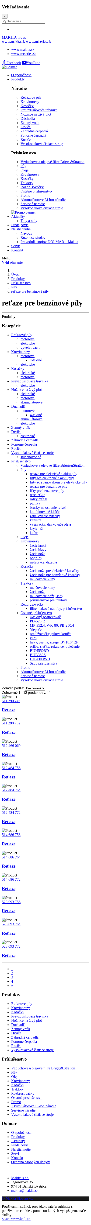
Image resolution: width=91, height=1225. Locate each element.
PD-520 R (37, 621)
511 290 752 (11, 723)
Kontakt (17, 250)
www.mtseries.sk (38, 42)
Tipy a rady (29, 221)
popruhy (36, 558)
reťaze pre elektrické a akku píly (53, 474)
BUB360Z (38, 655)
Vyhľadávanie (12, 262)
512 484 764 (11, 790)
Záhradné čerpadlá (24, 440)
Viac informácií (13, 1219)
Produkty (18, 79)
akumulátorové (31, 402)
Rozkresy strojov (33, 238)
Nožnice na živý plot (26, 390)
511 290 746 (11, 701)
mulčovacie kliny (42, 579)
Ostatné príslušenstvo (36, 613)
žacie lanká (38, 545)
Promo (25, 667)
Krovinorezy (20, 352)
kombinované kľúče (45, 512)
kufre (34, 533)
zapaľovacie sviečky (45, 516)
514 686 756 (11, 835)
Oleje (24, 537)
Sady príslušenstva (43, 663)
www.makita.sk (13, 42)
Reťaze (8, 709)
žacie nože (37, 554)
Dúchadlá (18, 406)
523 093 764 (11, 924)
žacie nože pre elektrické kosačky (54, 571)
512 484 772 (11, 812)
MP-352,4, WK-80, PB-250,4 (52, 625)
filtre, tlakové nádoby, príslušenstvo (56, 609)
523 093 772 (11, 946)
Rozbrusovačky (32, 604)
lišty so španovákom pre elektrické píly (58, 482)
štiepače (36, 630)
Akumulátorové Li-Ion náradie (43, 672)
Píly (14, 287)
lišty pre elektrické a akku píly (52, 478)
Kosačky (17, 369)
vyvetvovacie (30, 347)
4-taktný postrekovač (45, 617)
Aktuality (18, 216)
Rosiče (16, 449)
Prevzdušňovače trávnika (29, 381)
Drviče (16, 432)
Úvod (15, 274)
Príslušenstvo (21, 283)
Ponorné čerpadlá (24, 444)
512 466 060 (11, 746)
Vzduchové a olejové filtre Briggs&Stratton (52, 465)
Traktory (27, 583)
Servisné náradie (33, 676)
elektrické (28, 343)
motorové (28, 339)
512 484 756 (11, 768)
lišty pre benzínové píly (47, 491)
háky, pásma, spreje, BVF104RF (54, 642)
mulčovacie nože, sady (46, 596)
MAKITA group (14, 37)
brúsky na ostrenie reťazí (48, 507)
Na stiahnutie (21, 229)
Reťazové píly (21, 335)
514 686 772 (11, 879)
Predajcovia (19, 225)
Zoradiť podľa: (13, 688)
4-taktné (36, 360)
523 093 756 (11, 902)
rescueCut (37, 495)
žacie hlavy (38, 550)
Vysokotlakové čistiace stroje (32, 453)
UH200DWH (40, 659)
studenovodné (31, 457)
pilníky (35, 503)
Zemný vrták (20, 427)
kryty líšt (36, 529)
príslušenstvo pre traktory (48, 600)
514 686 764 (11, 857)
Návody (26, 233)
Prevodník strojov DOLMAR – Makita (49, 242)
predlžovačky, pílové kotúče (50, 634)
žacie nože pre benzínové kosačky (55, 575)
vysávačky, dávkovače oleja (50, 524)
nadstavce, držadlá (43, 562)
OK (28, 1219)
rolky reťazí (38, 499)
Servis (15, 246)
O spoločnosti (21, 75)
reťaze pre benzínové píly (30, 291)
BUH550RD (39, 651)
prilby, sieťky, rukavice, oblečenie (55, 646)
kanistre (35, 520)
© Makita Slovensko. (17, 1198)
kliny (33, 638)
